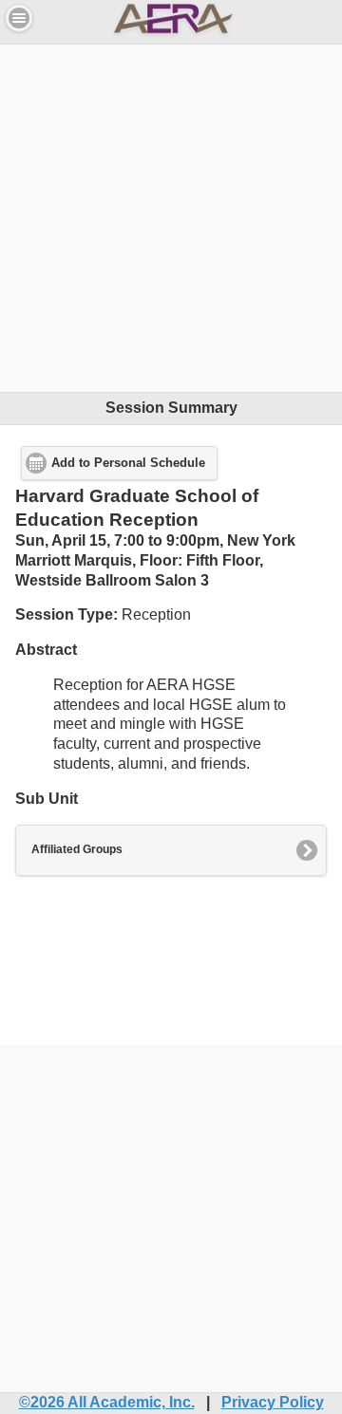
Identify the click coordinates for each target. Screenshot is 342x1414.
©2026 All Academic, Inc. (107, 1402)
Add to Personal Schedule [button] (128, 463)
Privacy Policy (272, 1402)
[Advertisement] (171, 215)
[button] (19, 18)
